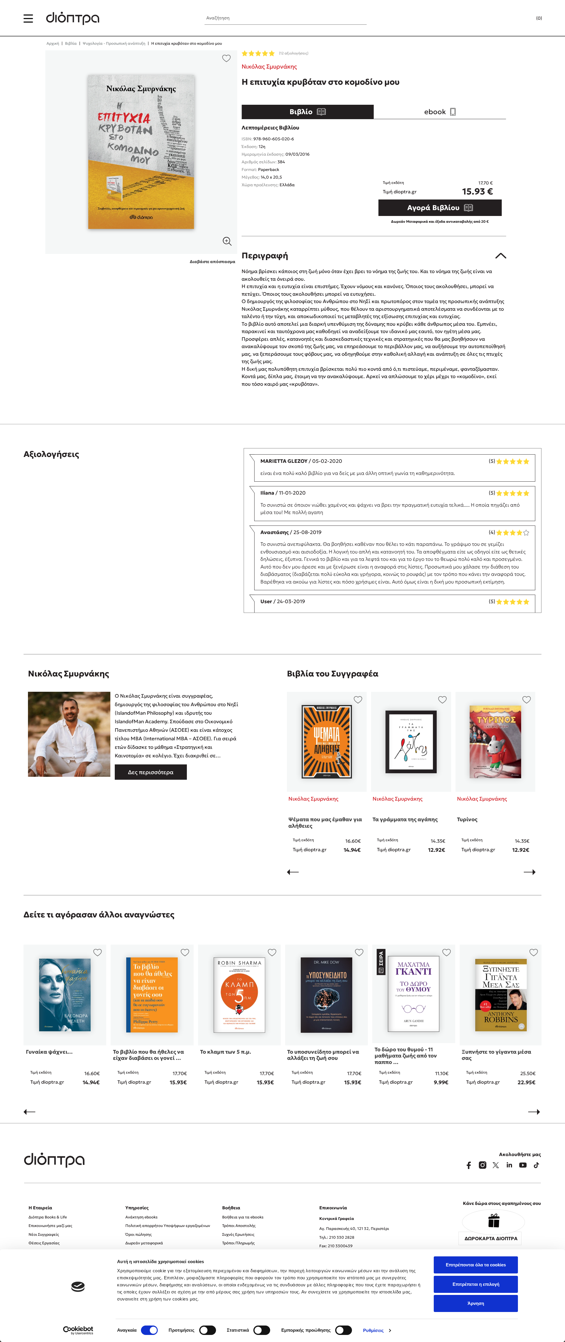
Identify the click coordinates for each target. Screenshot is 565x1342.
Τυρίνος (467, 819)
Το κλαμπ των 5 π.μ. (225, 1051)
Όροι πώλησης (138, 1234)
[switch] (207, 1330)
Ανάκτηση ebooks (141, 1217)
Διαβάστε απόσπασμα (212, 261)
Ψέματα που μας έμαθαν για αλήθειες (325, 822)
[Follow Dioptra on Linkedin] (509, 1165)
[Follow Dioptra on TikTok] (536, 1165)
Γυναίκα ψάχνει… (49, 1051)
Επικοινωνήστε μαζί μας (50, 1225)
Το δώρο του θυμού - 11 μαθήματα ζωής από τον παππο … (406, 1055)
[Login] (528, 18)
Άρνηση (476, 1303)
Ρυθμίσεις (373, 1330)
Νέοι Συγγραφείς (44, 1234)
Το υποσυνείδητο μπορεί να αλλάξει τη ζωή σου (323, 1054)
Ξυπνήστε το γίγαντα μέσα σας (496, 1054)
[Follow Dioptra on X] (495, 1165)
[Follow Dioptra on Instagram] (482, 1165)
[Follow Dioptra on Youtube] (523, 1165)
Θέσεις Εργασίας (44, 1242)
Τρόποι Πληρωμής (238, 1242)
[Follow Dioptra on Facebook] (468, 1165)
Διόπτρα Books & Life (48, 1217)
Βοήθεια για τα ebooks (242, 1217)
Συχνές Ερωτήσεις (238, 1234)
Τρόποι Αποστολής (238, 1225)
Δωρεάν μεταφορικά (144, 1242)
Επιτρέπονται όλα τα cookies (476, 1264)
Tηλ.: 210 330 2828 (336, 1237)
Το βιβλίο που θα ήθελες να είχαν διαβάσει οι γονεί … (148, 1054)
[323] (141, 152)
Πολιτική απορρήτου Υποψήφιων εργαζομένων (167, 1225)
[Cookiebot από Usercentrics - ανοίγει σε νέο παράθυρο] (78, 1330)
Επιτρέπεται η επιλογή (476, 1284)
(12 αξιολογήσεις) (293, 53)
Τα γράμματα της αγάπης (405, 819)
